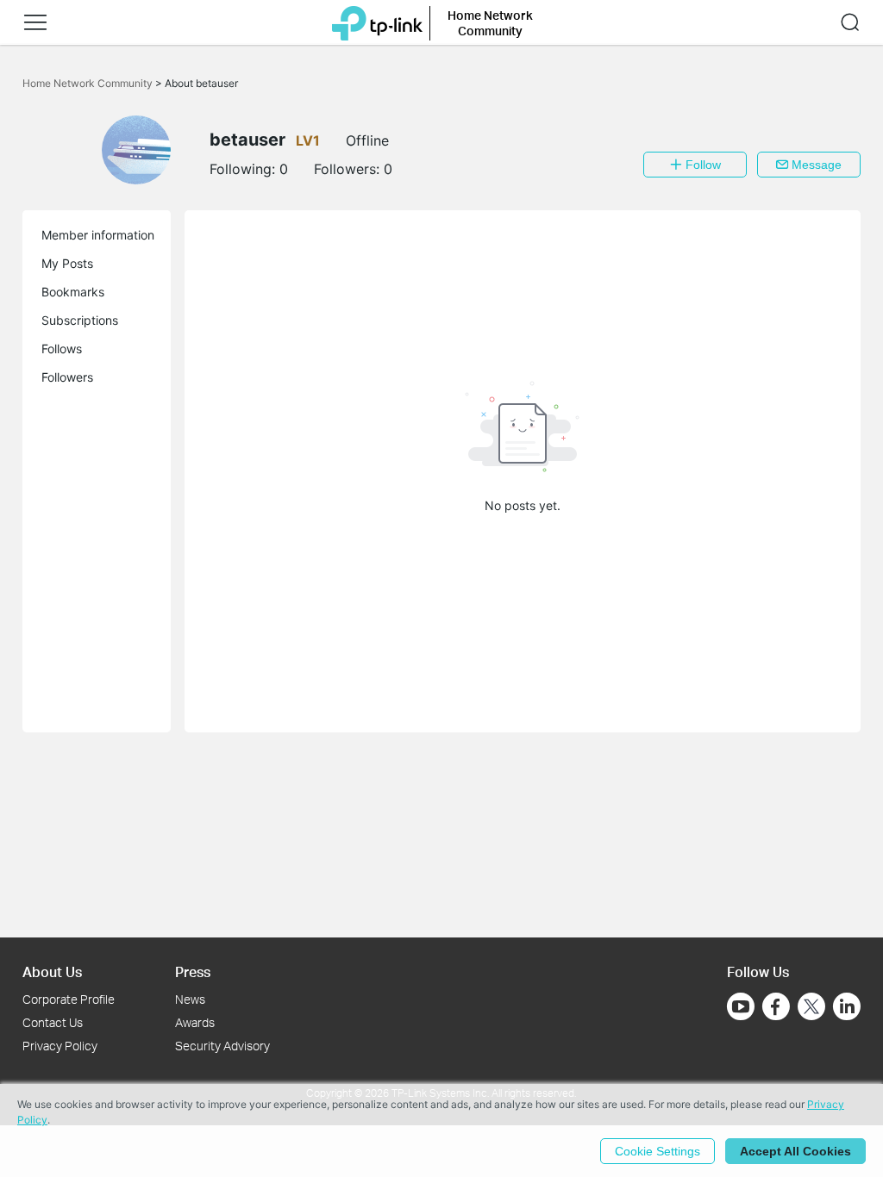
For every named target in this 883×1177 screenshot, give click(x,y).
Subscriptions (79, 320)
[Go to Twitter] (811, 1008)
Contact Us (52, 1022)
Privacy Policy (59, 1045)
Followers (67, 377)
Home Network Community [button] (490, 23)
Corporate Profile (68, 999)
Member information (97, 234)
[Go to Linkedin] (847, 1006)
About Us (52, 971)
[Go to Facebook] (776, 1006)
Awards (195, 1022)
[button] (35, 22)
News (190, 999)
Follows (61, 348)
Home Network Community (88, 83)
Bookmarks (72, 291)
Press (192, 971)
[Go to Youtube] (741, 1006)
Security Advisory (222, 1045)
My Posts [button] (67, 263)
